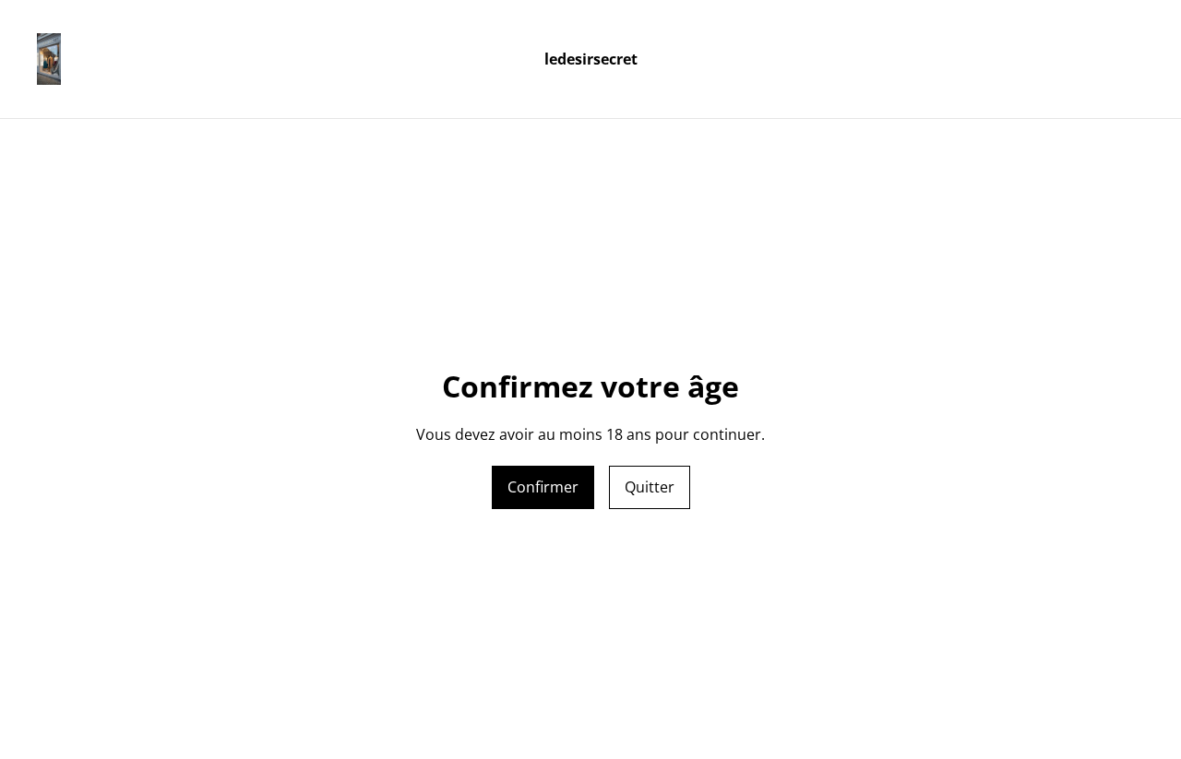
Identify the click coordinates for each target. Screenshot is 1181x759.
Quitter (649, 487)
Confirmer (543, 487)
